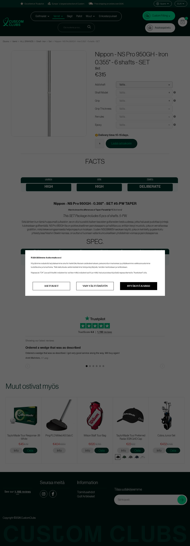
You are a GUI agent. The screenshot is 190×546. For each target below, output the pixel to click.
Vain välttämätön (95, 285)
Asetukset (51, 285)
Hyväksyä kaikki (138, 285)
